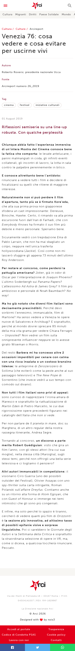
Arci (37, 5)
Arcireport (36, 29)
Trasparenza (56, 629)
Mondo (66, 14)
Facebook (12, 647)
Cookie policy (56, 634)
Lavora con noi (19, 640)
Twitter (37, 647)
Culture (21, 29)
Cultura (7, 14)
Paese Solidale (49, 14)
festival (24, 105)
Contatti (56, 640)
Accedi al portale (18, 629)
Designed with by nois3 (37, 619)
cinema (9, 105)
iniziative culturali (47, 105)
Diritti (32, 14)
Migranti (20, 14)
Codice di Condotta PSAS (19, 634)
